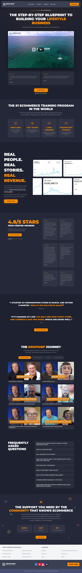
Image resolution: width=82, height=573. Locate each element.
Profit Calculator (26, 553)
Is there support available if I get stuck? (49, 479)
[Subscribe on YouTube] (39, 564)
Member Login (7, 557)
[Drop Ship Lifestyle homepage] (9, 564)
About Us (44, 553)
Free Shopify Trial (26, 557)
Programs (46, 4)
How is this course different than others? (49, 475)
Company (38, 4)
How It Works (31, 4)
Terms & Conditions (28, 570)
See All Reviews (15, 234)
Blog (43, 557)
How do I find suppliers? (44, 449)
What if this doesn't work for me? (47, 470)
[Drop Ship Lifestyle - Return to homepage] (8, 4)
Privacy (34, 570)
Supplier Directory (27, 550)
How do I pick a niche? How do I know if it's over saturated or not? (51, 444)
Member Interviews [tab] (24, 357)
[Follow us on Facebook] (36, 564)
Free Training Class (8, 550)
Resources (52, 4)
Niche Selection (7, 553)
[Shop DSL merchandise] (46, 564)
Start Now (41, 537)
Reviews (44, 550)
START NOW (74, 4)
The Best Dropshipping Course (69, 550)
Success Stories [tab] (58, 357)
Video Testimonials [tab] (37, 357)
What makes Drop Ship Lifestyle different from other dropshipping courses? (53, 485)
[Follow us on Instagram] (43, 564)
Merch (63, 557)
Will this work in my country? (46, 454)
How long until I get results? (45, 465)
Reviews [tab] (48, 357)
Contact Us (64, 553)
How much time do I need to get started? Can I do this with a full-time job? (53, 460)
